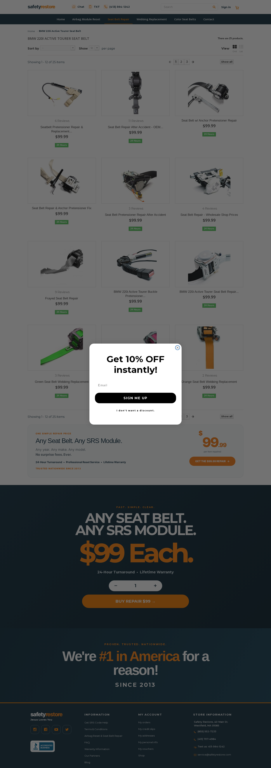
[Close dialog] (177, 347)
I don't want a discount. (136, 410)
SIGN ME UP (135, 398)
